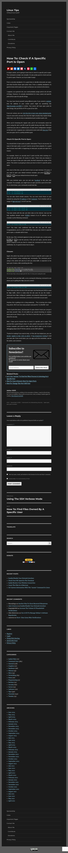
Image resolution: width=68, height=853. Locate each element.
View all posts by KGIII (17, 396)
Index (9, 23)
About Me (11, 35)
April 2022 (11, 773)
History (10, 670)
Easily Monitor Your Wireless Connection (21, 583)
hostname (34, 199)
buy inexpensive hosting (39, 336)
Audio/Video (12, 659)
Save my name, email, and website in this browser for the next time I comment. (30, 474)
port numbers (13, 404)
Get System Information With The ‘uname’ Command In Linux (29, 587)
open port (46, 402)
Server (10, 687)
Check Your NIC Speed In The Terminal (21, 580)
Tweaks (10, 696)
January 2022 (12, 780)
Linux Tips (13, 10)
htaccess (45, 130)
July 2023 (11, 738)
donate (9, 336)
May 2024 (11, 714)
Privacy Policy (11, 47)
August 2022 (12, 763)
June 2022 (11, 768)
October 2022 (12, 759)
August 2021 (12, 791)
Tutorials (11, 694)
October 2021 (12, 787)
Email (9, 458)
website (48, 101)
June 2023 (11, 740)
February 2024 (13, 721)
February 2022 (13, 777)
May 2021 (11, 798)
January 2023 (12, 752)
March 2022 (12, 775)
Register (9, 633)
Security (40, 402)
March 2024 (12, 719)
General (11, 663)
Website (9, 466)
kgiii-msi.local (16, 201)
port (8, 404)
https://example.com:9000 (14, 106)
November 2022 (13, 756)
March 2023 (12, 747)
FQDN (27, 215)
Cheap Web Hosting (13, 638)
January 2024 (12, 724)
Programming (13, 680)
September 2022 (13, 761)
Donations (11, 43)
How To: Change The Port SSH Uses (18, 383)
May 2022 (11, 770)
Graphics (11, 666)
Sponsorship (11, 19)
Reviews (11, 682)
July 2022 (11, 766)
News (10, 677)
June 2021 (11, 796)
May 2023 (11, 742)
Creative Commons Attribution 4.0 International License (43, 852)
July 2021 (11, 794)
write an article (25, 336)
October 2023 (12, 731)
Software (11, 689)
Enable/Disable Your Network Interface (21, 578)
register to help (16, 336)
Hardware (11, 668)
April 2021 (11, 801)
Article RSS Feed (12, 640)
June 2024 (11, 712)
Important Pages (12, 27)
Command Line (26, 402)
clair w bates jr (13, 606)
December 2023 (13, 726)
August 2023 (12, 735)
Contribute (11, 39)
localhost (37, 180)
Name (9, 449)
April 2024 (11, 717)
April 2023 (11, 745)
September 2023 (13, 733)
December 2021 (13, 782)
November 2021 (13, 784)
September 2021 (13, 789)
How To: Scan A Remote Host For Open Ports (21, 381)
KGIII (8, 402)
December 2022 (13, 754)
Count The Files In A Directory (18, 585)
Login (9, 636)
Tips (9, 691)
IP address (23, 199)
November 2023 (13, 728)
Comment (10, 424)
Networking (34, 402)
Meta (10, 673)
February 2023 (13, 749)
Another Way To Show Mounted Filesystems (33, 603)
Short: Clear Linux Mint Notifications (28, 617)
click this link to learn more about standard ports (37, 113)
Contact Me (11, 31)
